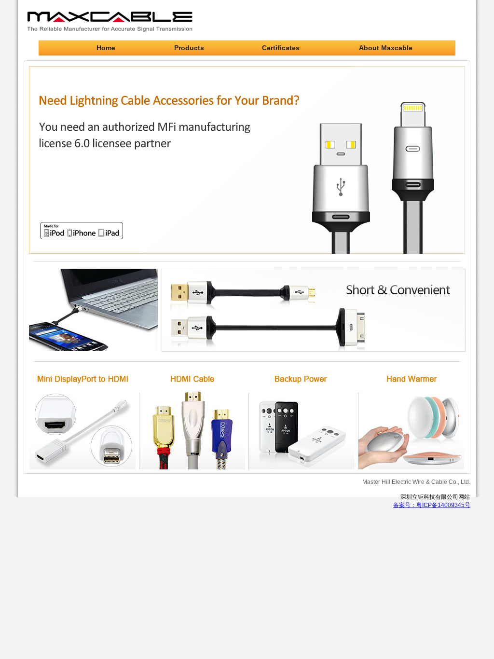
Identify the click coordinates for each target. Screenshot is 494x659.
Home (105, 48)
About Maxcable (385, 48)
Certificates (281, 48)
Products (189, 48)
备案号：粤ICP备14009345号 (431, 505)
